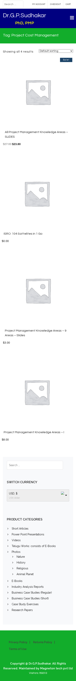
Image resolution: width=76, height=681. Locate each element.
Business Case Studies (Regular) (32, 592)
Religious (22, 568)
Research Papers (22, 610)
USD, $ (13, 493)
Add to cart (49, 94)
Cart (68, 4)
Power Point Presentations (28, 534)
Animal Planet (25, 574)
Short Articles (20, 528)
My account (38, 4)
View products (50, 292)
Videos (16, 540)
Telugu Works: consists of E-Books (34, 546)
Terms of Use (18, 649)
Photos (16, 551)
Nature (21, 556)
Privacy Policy (18, 642)
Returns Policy (42, 642)
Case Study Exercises (25, 604)
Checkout (55, 4)
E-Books (17, 580)
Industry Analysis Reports (28, 586)
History (21, 562)
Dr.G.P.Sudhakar (24, 15)
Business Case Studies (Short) (30, 598)
